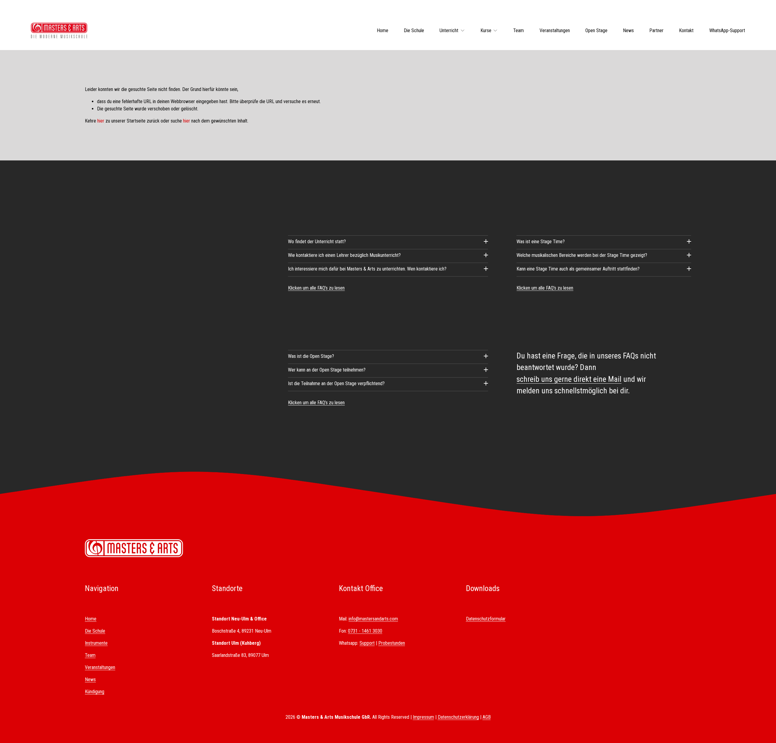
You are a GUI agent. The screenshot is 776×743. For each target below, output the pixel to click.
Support (367, 643)
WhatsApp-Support (727, 30)
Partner (656, 30)
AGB (487, 717)
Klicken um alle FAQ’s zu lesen (316, 288)
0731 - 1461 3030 (365, 631)
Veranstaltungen (555, 30)
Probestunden (391, 643)
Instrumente (96, 643)
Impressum (423, 717)
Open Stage (596, 30)
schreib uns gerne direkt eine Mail (569, 379)
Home (382, 30)
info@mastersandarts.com (373, 619)
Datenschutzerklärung (458, 717)
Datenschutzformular (486, 619)
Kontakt (686, 30)
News (628, 30)
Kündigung (94, 691)
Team (518, 30)
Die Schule (414, 30)
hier (100, 121)
